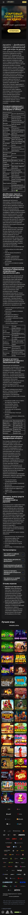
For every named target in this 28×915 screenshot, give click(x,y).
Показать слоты (14, 625)
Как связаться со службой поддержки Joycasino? (12, 578)
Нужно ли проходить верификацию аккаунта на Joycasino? (12, 572)
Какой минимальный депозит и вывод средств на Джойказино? (14, 566)
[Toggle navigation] (3, 2)
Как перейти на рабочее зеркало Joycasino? (11, 554)
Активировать (14, 31)
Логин (24, 2)
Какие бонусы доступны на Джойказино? (12, 560)
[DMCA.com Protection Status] (18, 912)
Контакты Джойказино (14, 896)
